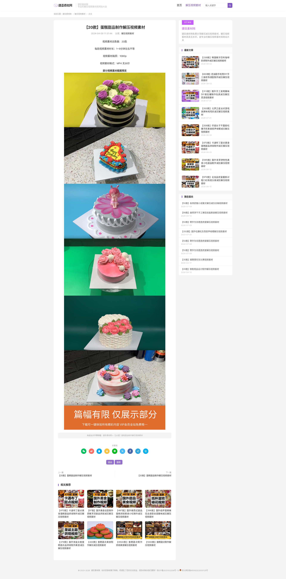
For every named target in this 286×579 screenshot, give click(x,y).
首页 (179, 5)
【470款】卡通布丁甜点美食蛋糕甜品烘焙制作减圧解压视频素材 (71, 513)
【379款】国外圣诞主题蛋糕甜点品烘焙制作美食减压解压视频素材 (71, 545)
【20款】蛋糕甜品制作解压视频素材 (114, 27)
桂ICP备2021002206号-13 (168, 570)
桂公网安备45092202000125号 (194, 570)
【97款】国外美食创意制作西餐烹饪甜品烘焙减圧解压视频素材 (100, 513)
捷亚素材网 (64, 5)
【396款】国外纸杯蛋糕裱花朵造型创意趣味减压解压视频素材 (158, 513)
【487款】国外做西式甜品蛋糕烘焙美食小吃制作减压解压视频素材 (129, 513)
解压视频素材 (193, 5)
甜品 (110, 462)
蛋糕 (118, 462)
